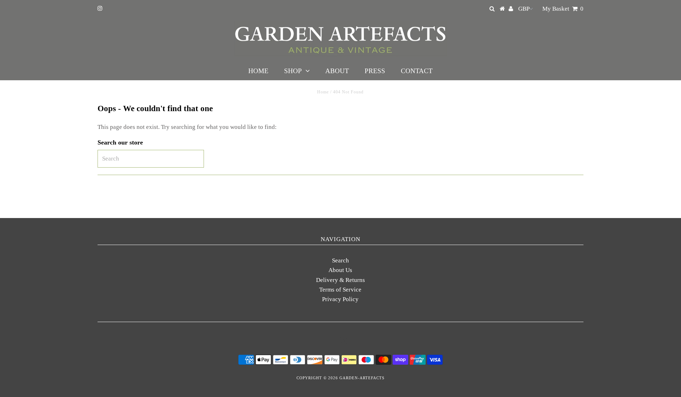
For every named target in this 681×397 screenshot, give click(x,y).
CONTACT (417, 71)
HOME (258, 71)
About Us (340, 270)
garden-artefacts (361, 378)
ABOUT (337, 71)
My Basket (562, 8)
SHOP (293, 71)
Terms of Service (340, 289)
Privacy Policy (340, 299)
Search (340, 260)
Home (323, 91)
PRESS (375, 71)
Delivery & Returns (340, 280)
